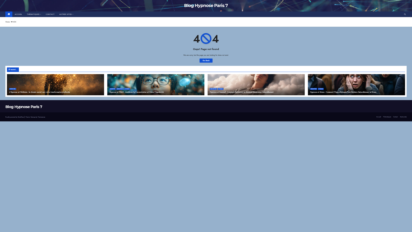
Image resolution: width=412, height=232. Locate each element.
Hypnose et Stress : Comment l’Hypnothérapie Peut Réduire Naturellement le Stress (343, 92)
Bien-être (120, 89)
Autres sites (65, 14)
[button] (405, 14)
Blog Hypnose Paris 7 (206, 5)
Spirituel (13, 89)
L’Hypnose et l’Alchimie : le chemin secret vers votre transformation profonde (39, 92)
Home (7, 22)
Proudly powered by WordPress (14, 117)
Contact (50, 14)
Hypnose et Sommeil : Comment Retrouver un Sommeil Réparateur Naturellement (241, 92)
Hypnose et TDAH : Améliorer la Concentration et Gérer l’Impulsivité (136, 92)
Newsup (33, 117)
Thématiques (33, 14)
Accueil (18, 14)
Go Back (206, 60)
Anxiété (112, 89)
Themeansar (41, 117)
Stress (127, 89)
